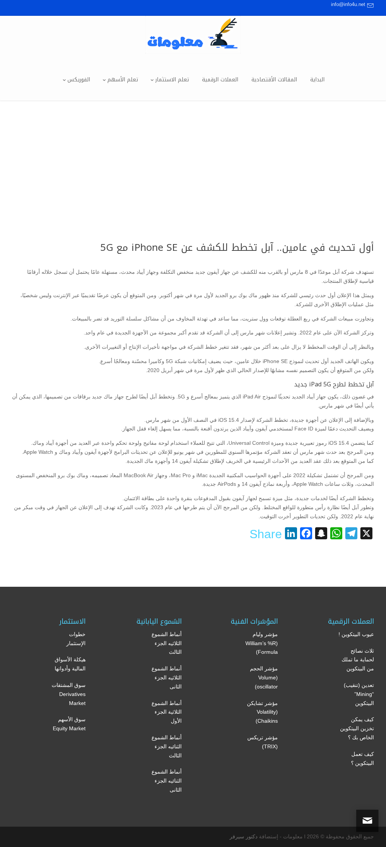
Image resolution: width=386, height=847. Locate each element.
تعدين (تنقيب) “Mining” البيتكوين (359, 694)
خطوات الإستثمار (76, 638)
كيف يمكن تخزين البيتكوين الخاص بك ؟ (357, 728)
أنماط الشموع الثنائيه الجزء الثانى (167, 781)
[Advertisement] (193, 157)
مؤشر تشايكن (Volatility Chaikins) (262, 712)
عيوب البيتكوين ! (356, 634)
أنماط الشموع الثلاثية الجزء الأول (167, 712)
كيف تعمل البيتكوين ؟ (362, 758)
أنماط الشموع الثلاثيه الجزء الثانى (167, 677)
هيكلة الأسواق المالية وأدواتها (70, 663)
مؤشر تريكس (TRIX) (262, 741)
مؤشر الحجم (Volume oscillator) (264, 677)
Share (266, 534)
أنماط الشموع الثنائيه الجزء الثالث (167, 746)
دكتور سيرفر (243, 836)
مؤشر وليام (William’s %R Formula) (261, 643)
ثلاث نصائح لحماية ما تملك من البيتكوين (358, 660)
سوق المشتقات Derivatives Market (69, 694)
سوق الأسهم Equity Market (69, 723)
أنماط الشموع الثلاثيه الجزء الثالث (167, 643)
